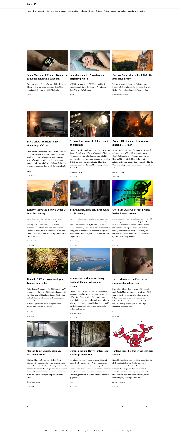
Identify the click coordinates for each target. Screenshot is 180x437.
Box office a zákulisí (36, 11)
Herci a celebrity (87, 11)
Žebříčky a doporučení (136, 11)
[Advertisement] (90, 28)
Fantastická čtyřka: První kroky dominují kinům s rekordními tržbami (87, 282)
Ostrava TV (32, 4)
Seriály (106, 11)
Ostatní (99, 11)
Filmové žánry (73, 11)
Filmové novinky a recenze (56, 11)
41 (123, 407)
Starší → (149, 407)
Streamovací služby (118, 11)
